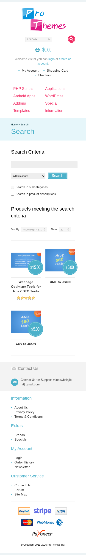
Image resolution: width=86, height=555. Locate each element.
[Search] (71, 39)
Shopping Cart (57, 70)
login (51, 59)
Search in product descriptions (36, 194)
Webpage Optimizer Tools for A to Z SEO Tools (26, 286)
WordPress (54, 96)
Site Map (20, 494)
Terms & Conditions (28, 416)
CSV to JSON (26, 344)
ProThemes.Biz (56, 544)
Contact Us (22, 485)
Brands (19, 435)
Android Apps (24, 96)
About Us (21, 407)
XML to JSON (60, 282)
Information (54, 111)
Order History (24, 462)
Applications (55, 89)
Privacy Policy (24, 412)
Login (18, 458)
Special (51, 103)
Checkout (45, 75)
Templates (21, 111)
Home (14, 124)
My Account (30, 70)
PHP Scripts (23, 89)
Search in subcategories (32, 187)
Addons (19, 103)
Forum (19, 490)
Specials (20, 439)
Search (24, 124)
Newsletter (22, 467)
